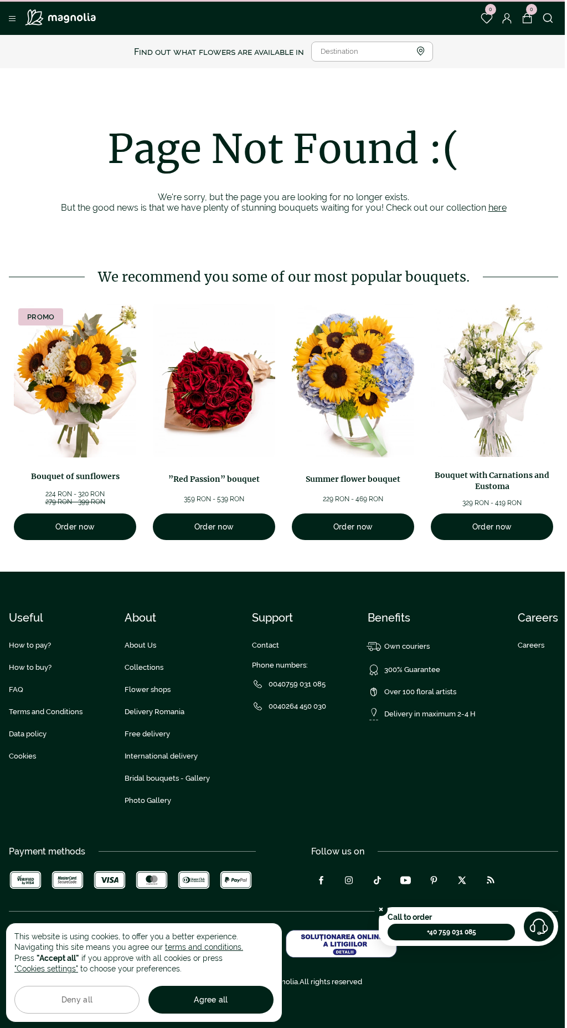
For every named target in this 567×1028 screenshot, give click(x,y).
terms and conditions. (204, 947)
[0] (486, 18)
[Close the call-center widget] (381, 909)
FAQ (16, 689)
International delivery (161, 756)
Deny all (76, 999)
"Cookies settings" (46, 968)
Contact (265, 645)
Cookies (22, 756)
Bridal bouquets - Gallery (167, 778)
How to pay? (30, 645)
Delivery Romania (154, 712)
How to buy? (30, 667)
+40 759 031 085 (451, 932)
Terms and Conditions (46, 712)
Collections (144, 667)
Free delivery (147, 734)
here (497, 207)
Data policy (28, 734)
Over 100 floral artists (420, 692)
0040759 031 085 (297, 684)
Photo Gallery (148, 800)
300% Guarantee (412, 669)
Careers (531, 645)
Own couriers (407, 646)
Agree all (211, 999)
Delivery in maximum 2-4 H (430, 714)
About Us (140, 645)
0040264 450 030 (297, 706)
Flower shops (148, 689)
